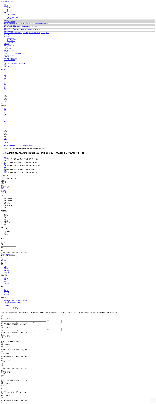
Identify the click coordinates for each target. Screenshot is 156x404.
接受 (2, 315)
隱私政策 (6, 270)
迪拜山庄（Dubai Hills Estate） (12, 302)
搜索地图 (6, 292)
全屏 (5, 157)
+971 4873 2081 (5, 69)
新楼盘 (6, 278)
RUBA (5, 180)
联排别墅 (6, 283)
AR (5, 81)
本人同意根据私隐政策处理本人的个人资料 (15, 252)
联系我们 (6, 268)
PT (4, 87)
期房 (5, 280)
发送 (2, 250)
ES (4, 82)
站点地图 (6, 272)
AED (5, 96)
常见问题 (6, 291)
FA (5, 79)
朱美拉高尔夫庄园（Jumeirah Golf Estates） (16, 300)
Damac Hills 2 (7, 303)
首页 (5, 267)
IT (4, 85)
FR (5, 84)
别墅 (5, 281)
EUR (5, 95)
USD (5, 98)
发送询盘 (3, 192)
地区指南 (6, 294)
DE (5, 78)
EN (5, 76)
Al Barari (6, 305)
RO (5, 88)
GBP (5, 101)
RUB (5, 99)
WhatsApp (3, 190)
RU (5, 75)
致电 (2, 188)
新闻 (5, 289)
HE (5, 89)
